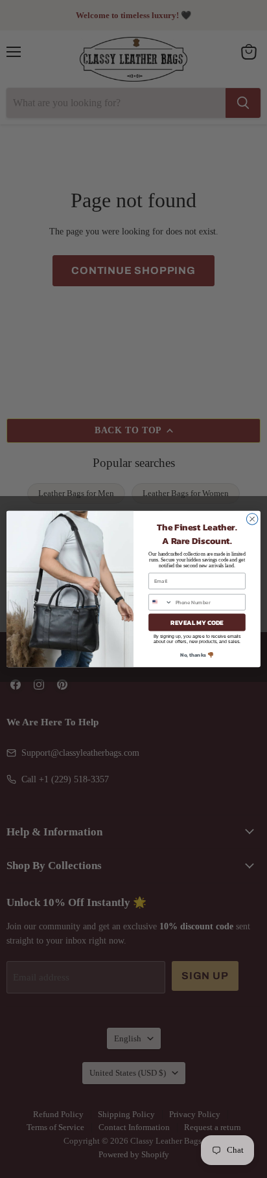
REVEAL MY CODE (197, 622)
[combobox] (160, 602)
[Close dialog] (252, 519)
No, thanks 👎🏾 (196, 655)
